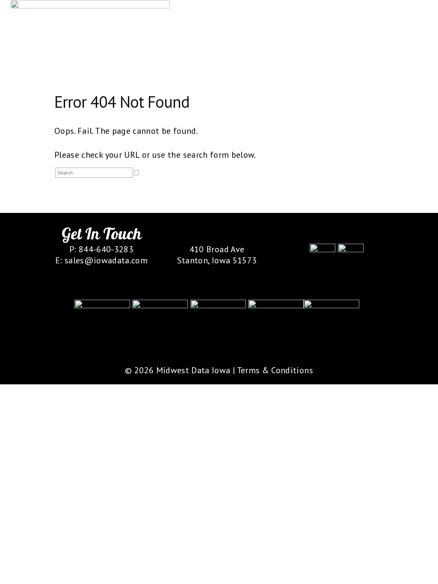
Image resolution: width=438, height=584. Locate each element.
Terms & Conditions (275, 370)
